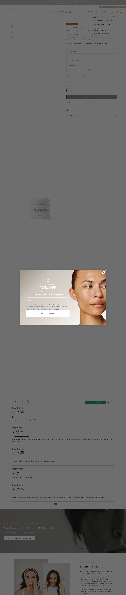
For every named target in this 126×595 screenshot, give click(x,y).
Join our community (47, 313)
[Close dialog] (103, 272)
